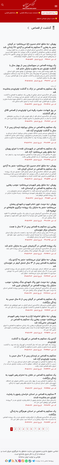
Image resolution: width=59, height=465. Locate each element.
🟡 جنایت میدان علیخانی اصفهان (47, 19)
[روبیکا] (6, 462)
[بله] (30, 462)
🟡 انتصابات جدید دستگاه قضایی (30, 13)
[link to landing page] (29, 5)
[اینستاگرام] (19, 462)
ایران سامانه (23, 457)
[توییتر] (16, 462)
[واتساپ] (26, 462)
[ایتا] (23, 462)
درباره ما (37, 461)
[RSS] (13, 462)
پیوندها (51, 461)
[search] (2, 5)
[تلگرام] (33, 462)
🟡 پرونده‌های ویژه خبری (49, 13)
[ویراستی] (9, 462)
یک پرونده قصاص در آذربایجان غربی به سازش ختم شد (30, 245)
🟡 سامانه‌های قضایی (11, 13)
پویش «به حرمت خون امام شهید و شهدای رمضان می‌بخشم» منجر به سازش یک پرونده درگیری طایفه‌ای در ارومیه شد (30, 207)
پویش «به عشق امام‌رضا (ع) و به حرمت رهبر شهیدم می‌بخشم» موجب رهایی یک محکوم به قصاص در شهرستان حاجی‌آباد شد (32, 319)
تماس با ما (44, 461)
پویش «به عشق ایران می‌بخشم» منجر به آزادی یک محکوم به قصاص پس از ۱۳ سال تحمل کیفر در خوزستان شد (30, 263)
